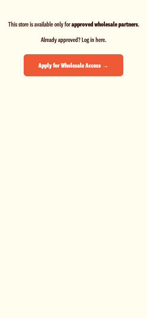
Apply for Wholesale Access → (73, 65)
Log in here (93, 39)
